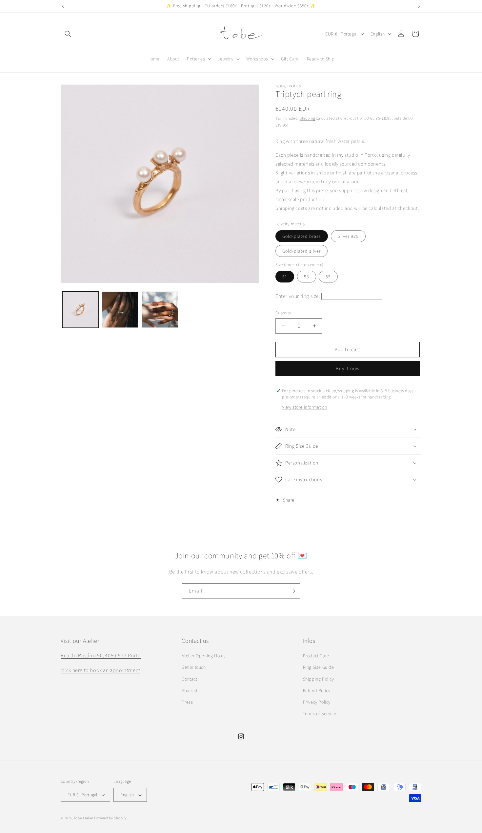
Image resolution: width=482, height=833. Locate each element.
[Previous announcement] (63, 6)
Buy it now (348, 368)
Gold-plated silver (301, 251)
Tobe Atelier (83, 818)
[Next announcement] (419, 6)
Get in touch (194, 667)
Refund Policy (317, 690)
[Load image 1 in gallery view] (80, 309)
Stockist (189, 690)
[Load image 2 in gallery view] (120, 309)
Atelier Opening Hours (204, 656)
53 (306, 277)
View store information (304, 407)
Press (187, 702)
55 (328, 277)
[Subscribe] (292, 591)
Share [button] (288, 500)
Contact (189, 679)
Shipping (307, 118)
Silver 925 (348, 236)
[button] (68, 34)
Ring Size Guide (318, 667)
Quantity (283, 313)
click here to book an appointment (100, 670)
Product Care (316, 656)
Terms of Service (319, 713)
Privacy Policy (317, 702)
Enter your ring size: (297, 296)
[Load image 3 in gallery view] (160, 309)
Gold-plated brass (301, 236)
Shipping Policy (318, 679)
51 (284, 277)
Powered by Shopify (110, 818)
